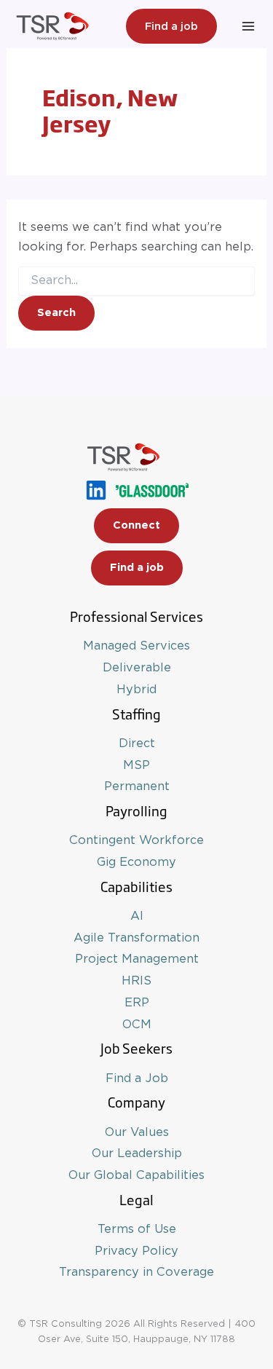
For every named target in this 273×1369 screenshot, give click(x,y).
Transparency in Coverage (136, 1272)
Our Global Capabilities (136, 1175)
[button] (171, 26)
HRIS (136, 981)
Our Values (137, 1132)
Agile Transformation (136, 938)
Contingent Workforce (136, 840)
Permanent (137, 786)
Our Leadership (137, 1153)
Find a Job (137, 1078)
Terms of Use (137, 1229)
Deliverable (137, 668)
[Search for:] (136, 280)
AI (136, 916)
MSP (136, 765)
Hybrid (136, 689)
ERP (136, 1003)
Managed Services (136, 646)
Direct (137, 743)
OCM (136, 1024)
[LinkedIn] (96, 490)
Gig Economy (136, 862)
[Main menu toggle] (248, 26)
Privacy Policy (136, 1251)
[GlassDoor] (152, 490)
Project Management (137, 959)
